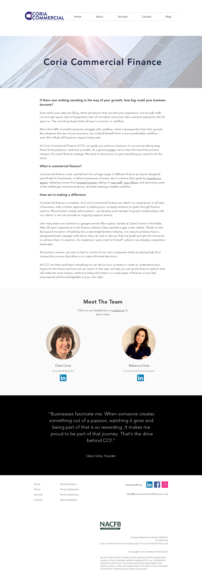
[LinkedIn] (63, 378)
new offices (131, 182)
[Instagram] (165, 485)
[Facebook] (157, 485)
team (112, 150)
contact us (117, 310)
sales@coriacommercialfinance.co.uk (147, 493)
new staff (116, 182)
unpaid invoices (87, 182)
